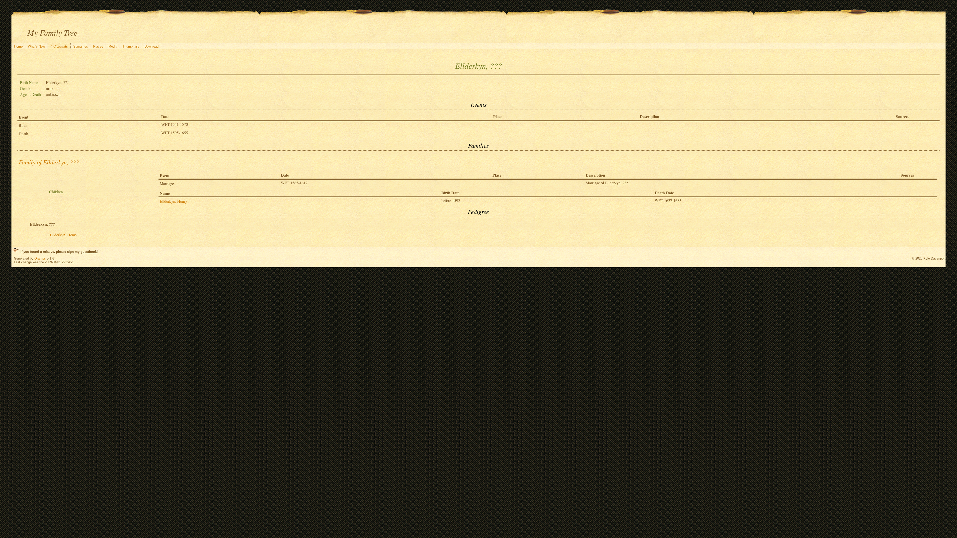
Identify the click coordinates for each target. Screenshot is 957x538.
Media (112, 46)
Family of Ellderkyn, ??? (49, 162)
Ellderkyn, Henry (173, 201)
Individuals (59, 46)
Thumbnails (131, 46)
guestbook (88, 252)
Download (152, 46)
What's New (36, 46)
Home (18, 46)
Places (98, 46)
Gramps (40, 258)
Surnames (80, 46)
